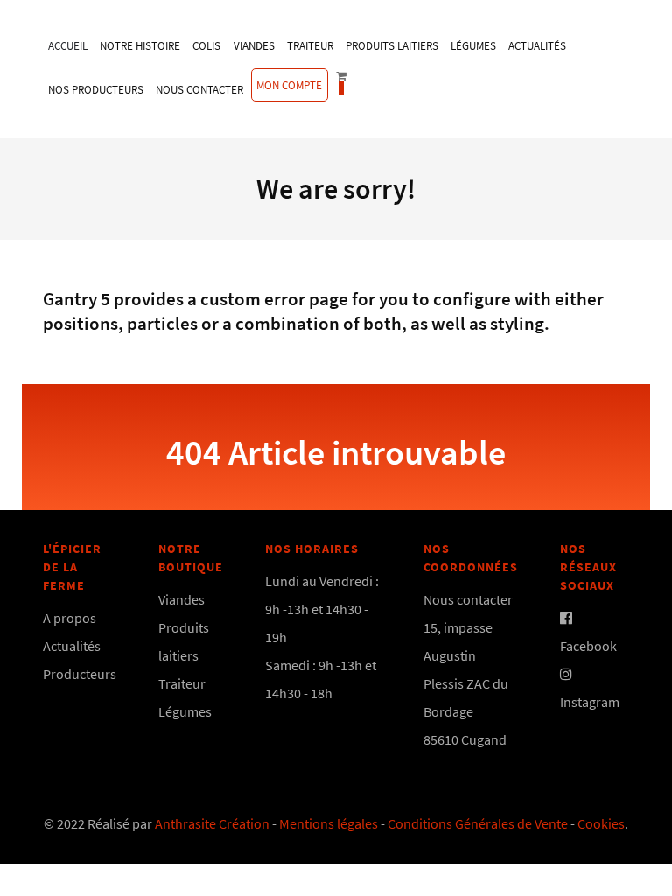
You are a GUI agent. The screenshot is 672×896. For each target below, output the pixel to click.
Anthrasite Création (212, 823)
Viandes (181, 599)
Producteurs (79, 673)
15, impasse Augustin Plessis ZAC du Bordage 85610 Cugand (466, 683)
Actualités (72, 645)
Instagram (590, 701)
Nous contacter (468, 599)
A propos (69, 617)
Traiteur (182, 683)
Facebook (588, 645)
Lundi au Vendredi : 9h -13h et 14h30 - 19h (322, 609)
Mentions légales (328, 823)
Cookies (601, 823)
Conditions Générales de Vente (478, 823)
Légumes (185, 711)
